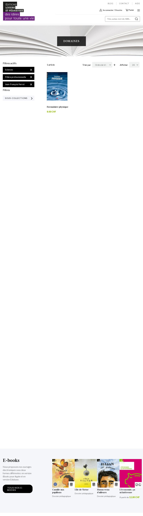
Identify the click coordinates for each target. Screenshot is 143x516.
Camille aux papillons (58, 491)
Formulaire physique (57, 107)
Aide (137, 3)
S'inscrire (118, 10)
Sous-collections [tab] (16, 98)
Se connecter (108, 10)
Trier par (86, 64)
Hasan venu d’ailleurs (103, 491)
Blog (110, 3)
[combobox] (122, 19)
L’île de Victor (82, 489)
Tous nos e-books (15, 488)
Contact (124, 3)
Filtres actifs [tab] (9, 63)
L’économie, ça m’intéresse (127, 491)
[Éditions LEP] (15, 11)
